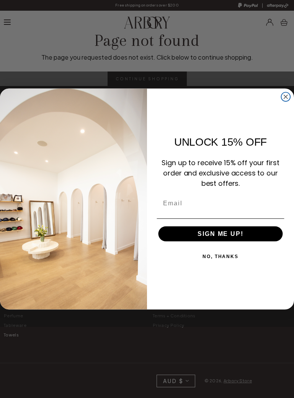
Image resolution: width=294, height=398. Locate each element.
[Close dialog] (286, 96)
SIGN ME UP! (220, 233)
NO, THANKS (220, 256)
